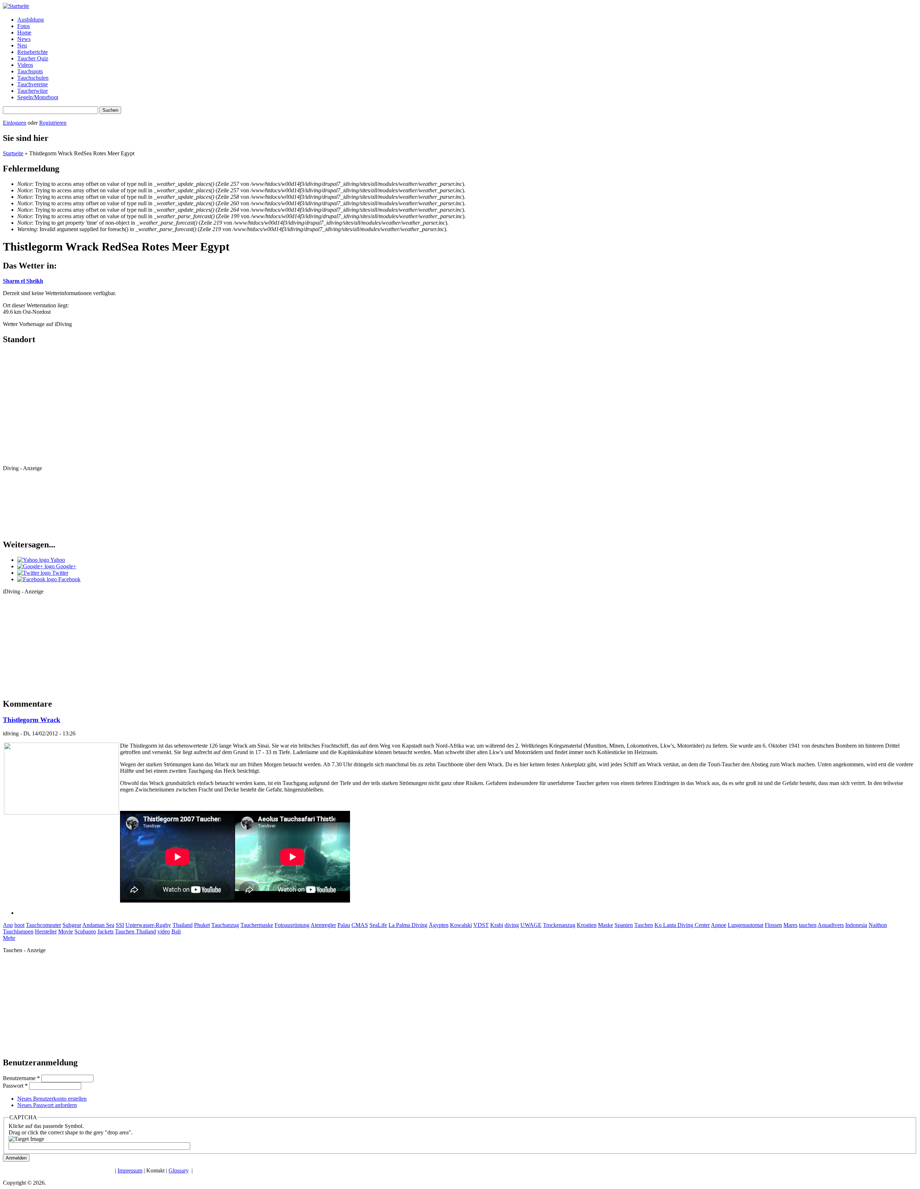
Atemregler (323, 925)
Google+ (65, 566)
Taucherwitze (32, 91)
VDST (481, 925)
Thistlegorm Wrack (31, 720)
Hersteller (46, 931)
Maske (605, 925)
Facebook (68, 579)
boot (19, 925)
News (24, 39)
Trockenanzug (559, 925)
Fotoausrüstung (292, 925)
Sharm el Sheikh (23, 281)
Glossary (179, 1170)
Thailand (182, 925)
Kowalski (461, 925)
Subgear (72, 925)
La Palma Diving (407, 925)
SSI (120, 925)
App (8, 925)
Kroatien (587, 925)
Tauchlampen (18, 931)
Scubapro (85, 931)
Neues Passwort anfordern (47, 1105)
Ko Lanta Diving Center (682, 925)
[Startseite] (16, 6)
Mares (790, 925)
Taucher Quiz (32, 58)
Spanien (624, 925)
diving (512, 925)
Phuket (202, 925)
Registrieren (52, 123)
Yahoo (57, 560)
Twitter (59, 573)
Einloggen (14, 123)
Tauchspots (30, 71)
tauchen (807, 925)
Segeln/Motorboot (37, 97)
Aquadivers (831, 925)
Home (24, 32)
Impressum (130, 1170)
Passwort (15, 1086)
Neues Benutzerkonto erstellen (52, 1099)
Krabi (496, 925)
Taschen (643, 925)
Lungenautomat (745, 925)
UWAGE (531, 925)
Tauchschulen (33, 78)
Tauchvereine (32, 84)
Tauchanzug (225, 925)
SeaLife (378, 925)
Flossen (773, 925)
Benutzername (21, 1078)
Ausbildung (30, 20)
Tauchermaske (256, 925)
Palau (343, 925)
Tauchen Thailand (135, 931)
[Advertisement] (35, 504)
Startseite (13, 153)
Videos (25, 65)
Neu (22, 45)
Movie (65, 931)
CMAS (359, 925)
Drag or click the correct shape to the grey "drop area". (71, 1132)
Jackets (105, 931)
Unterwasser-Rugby (148, 925)
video (163, 931)
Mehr (9, 938)
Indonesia (856, 925)
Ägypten (438, 925)
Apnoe (718, 925)
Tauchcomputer (43, 925)
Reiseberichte (32, 52)
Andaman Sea (98, 925)
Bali (176, 931)
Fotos (23, 26)
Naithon (878, 925)
